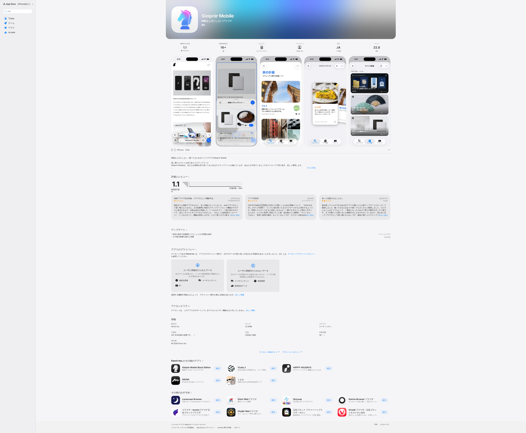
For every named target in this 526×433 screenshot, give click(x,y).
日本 (375, 424)
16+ (320, 335)
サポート (237, 427)
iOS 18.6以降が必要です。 (181, 335)
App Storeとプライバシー (205, 427)
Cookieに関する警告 (224, 427)
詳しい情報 (239, 295)
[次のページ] (393, 207)
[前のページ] (168, 207)
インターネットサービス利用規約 (182, 427)
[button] (18, 18)
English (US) (384, 424)
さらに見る (311, 168)
